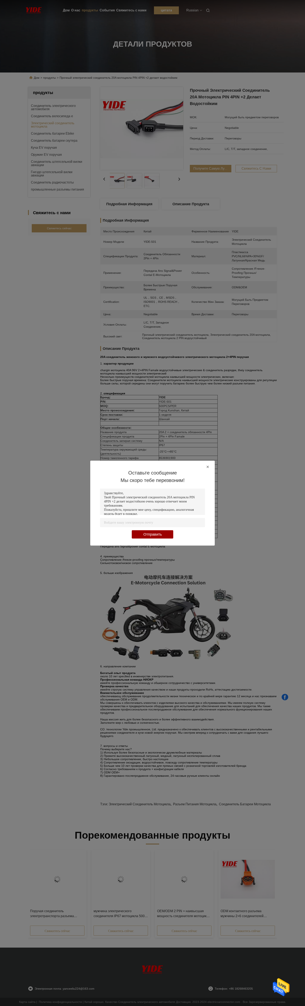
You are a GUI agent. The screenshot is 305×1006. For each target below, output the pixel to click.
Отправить (152, 534)
